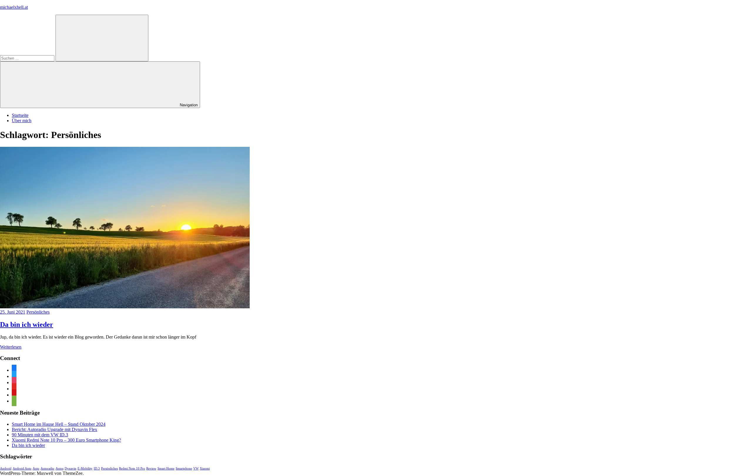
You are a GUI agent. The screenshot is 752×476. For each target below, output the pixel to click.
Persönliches (38, 312)
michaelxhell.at (14, 7)
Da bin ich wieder (26, 324)
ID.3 (97, 468)
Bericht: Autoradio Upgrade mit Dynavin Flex (54, 429)
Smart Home (165, 468)
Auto (36, 468)
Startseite (20, 115)
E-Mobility (85, 468)
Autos (59, 468)
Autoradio (47, 468)
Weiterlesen (10, 346)
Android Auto (22, 468)
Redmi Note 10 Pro (132, 468)
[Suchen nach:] (28, 57)
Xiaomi (205, 468)
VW (196, 468)
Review (151, 468)
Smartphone (184, 468)
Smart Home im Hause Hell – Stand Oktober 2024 (58, 424)
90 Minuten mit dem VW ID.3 (40, 434)
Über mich (21, 120)
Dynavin (70, 468)
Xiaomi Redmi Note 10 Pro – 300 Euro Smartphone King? (66, 440)
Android (5, 468)
